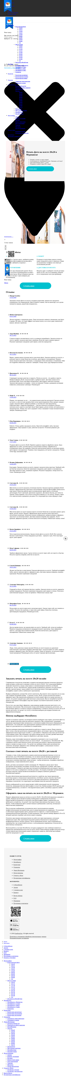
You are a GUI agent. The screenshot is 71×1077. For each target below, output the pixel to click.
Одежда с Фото (18, 875)
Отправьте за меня (20, 83)
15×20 (20, 52)
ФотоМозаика (19, 89)
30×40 (20, 59)
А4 (20, 43)
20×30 (20, 55)
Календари (16, 864)
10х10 (20, 28)
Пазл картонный (19, 123)
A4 (20, 60)
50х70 (20, 107)
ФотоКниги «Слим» (20, 67)
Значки (17, 117)
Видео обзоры (17, 895)
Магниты (18, 126)
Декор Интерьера (18, 870)
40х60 (20, 105)
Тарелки (17, 125)
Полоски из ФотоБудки (21, 62)
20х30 (20, 38)
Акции (15, 887)
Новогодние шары (20, 121)
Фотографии (17, 859)
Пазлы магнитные (20, 128)
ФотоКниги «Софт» (20, 70)
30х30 (20, 39)
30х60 (20, 100)
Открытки (16, 867)
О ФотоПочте (17, 885)
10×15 (20, 47)
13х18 (20, 31)
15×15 (20, 51)
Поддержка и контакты (20, 903)
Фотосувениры (18, 873)
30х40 (20, 41)
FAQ (14, 898)
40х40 (20, 104)
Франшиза (16, 901)
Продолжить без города (12, 67)
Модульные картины (21, 110)
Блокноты (18, 72)
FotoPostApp (18, 933)
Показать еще (14, 664)
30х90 (20, 102)
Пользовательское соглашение (19, 938)
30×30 (20, 57)
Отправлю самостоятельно (22, 81)
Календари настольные (21, 76)
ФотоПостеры (19, 112)
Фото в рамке (19, 44)
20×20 (20, 54)
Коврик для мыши (20, 118)
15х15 (20, 33)
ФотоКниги (17, 862)
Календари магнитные (21, 75)
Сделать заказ (32, 169)
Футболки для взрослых (22, 133)
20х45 (20, 99)
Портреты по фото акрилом (22, 87)
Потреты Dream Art (20, 86)
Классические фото (20, 26)
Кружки (17, 120)
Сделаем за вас (18, 890)
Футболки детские (20, 131)
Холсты (17, 91)
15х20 (20, 34)
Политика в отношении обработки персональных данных (28, 936)
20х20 (20, 36)
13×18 (20, 49)
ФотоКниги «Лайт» (20, 68)
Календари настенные (21, 78)
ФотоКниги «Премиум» (21, 65)
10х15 (20, 29)
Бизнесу (16, 892)
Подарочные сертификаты (21, 878)
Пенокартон (18, 109)
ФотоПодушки (19, 114)
